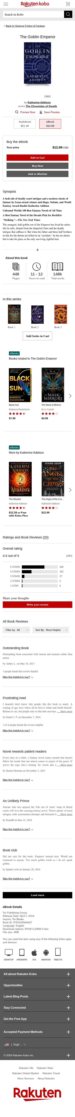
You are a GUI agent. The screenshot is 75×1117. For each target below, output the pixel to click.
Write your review (37, 604)
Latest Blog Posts (16, 996)
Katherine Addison (39, 102)
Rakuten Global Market (25, 1073)
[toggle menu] (6, 4)
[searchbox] (37, 14)
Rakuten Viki (26, 1068)
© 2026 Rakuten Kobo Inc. (19, 1055)
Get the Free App (15, 1018)
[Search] (68, 14)
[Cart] (67, 4)
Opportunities (13, 985)
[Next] (70, 396)
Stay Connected (15, 1007)
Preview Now (27, 112)
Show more (64, 711)
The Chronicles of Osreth (41, 106)
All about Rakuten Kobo (20, 974)
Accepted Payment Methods (23, 1031)
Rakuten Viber (45, 1068)
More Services (25, 1078)
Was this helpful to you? (16, 677)
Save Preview (52, 112)
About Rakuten (46, 1078)
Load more (37, 895)
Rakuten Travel (51, 1073)
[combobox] (16, 630)
